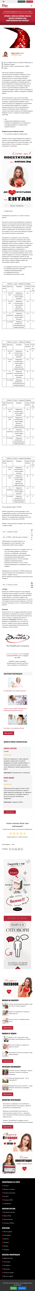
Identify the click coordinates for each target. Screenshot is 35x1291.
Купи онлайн (29, 1)
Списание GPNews (9, 1223)
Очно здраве (7, 1235)
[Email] (19, 849)
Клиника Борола (8, 1219)
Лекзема (6, 1246)
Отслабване (7, 1265)
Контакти (6, 1196)
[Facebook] (10, 849)
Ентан (25, 619)
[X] (13, 849)
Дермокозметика (8, 1258)
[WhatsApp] (22, 849)
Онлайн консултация (9, 1193)
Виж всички (9, 733)
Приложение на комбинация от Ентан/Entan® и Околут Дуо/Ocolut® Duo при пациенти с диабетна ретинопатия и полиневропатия (17, 1105)
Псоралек (6, 1249)
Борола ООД (7, 1215)
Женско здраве (8, 1231)
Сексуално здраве (9, 1272)
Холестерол (7, 1261)
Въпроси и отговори (9, 1189)
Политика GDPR (8, 1200)
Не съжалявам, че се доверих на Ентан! (15, 690)
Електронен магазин (9, 1212)
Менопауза (7, 1269)
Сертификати (7, 1203)
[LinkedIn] (16, 849)
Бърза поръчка (21, 1)
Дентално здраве (8, 1276)
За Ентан (6, 1185)
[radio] (10, 833)
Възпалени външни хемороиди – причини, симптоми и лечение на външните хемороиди (21, 1072)
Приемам (13, 1288)
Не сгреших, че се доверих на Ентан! (14, 728)
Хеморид (6, 1242)
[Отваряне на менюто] (31, 5)
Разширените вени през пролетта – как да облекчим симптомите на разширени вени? (20, 1087)
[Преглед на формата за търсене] (3, 1)
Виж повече (22, 1288)
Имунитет (6, 1238)
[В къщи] (4, 11)
